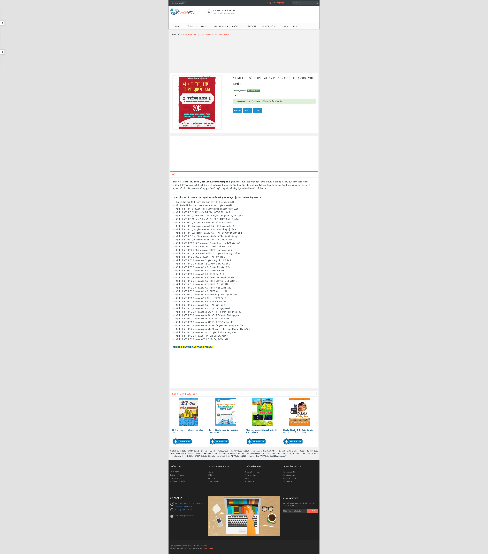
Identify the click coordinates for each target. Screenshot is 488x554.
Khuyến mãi (249, 481)
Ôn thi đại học (253, 91)
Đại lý (247, 478)
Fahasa (237, 110)
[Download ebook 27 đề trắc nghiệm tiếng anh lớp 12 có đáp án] (189, 412)
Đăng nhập (280, 3)
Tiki (257, 110)
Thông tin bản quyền (177, 481)
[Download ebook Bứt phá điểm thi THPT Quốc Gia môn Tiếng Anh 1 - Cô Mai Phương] (299, 412)
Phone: (177, 510)
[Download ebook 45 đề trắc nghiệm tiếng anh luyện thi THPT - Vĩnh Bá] (262, 412)
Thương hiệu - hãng (252, 472)
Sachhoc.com (208, 548)
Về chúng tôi (174, 472)
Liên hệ (210, 472)
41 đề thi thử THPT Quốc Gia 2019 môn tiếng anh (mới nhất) (201, 451)
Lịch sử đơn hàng (289, 475)
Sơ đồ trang (212, 478)
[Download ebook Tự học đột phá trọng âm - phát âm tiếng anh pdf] (225, 412)
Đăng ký (270, 3)
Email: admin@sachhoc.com (185, 515)
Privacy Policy (175, 478)
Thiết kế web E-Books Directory (195, 546)
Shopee (247, 110)
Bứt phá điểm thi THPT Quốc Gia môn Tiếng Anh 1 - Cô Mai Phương (298, 431)
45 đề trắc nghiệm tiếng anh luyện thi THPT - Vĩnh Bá (261, 431)
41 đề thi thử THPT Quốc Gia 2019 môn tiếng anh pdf (280, 451)
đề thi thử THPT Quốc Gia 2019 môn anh (238, 456)
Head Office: (179, 503)
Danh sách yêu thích (290, 478)
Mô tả (174, 174)
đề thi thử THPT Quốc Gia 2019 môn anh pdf (269, 456)
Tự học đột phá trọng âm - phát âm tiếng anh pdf (223, 431)
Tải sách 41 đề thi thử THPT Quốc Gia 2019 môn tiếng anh (259, 453)
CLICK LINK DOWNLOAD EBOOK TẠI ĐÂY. (193, 347)
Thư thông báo (288, 481)
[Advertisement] (244, 55)
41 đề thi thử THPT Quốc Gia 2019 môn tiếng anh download (215, 453)
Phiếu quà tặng (213, 481)
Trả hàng (211, 475)
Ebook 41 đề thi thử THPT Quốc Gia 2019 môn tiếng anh (202, 456)
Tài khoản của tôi (289, 472)
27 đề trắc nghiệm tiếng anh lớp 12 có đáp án (187, 431)
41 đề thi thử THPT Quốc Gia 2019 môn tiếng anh (242, 451)
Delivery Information (178, 475)
